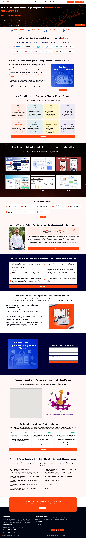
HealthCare (45, 42)
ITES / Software (36, 42)
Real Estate (52, 42)
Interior (58, 42)
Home (2, 25)
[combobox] (50, 354)
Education (28, 42)
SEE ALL (43, 216)
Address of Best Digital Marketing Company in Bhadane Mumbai (43, 380)
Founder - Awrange (34, 232)
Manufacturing (20, 42)
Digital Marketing (7, 25)
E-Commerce (65, 42)
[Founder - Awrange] (34, 230)
